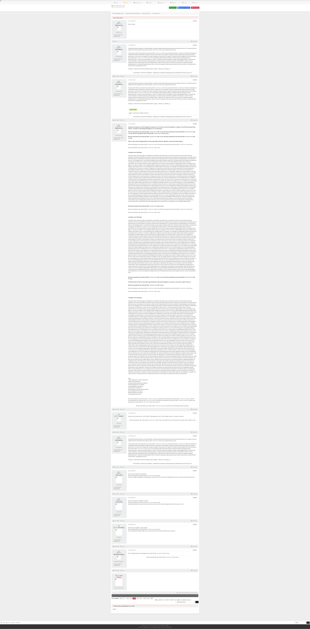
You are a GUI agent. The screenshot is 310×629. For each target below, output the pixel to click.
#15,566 (195, 436)
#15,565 (195, 413)
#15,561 (195, 21)
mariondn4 (119, 475)
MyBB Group (157, 627)
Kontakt (18, 622)
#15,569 (195, 524)
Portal (116, 2)
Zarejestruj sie (156, 50)
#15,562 (195, 45)
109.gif (133, 113)
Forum (126, 2)
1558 (137, 598)
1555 (128, 598)
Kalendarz (174, 2)
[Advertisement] (157, 583)
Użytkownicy (162, 2)
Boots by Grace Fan (146, 13)
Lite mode (12, 622)
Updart (121, 416)
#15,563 (195, 80)
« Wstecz (121, 598)
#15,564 (195, 124)
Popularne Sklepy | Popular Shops (132, 13)
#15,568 (195, 497)
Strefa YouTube (138, 2)
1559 (141, 598)
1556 (131, 598)
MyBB (145, 627)
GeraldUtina (119, 49)
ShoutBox (150, 2)
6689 (145, 598)
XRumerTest (119, 25)
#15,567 (195, 470)
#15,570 (195, 550)
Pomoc (184, 2)
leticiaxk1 (121, 527)
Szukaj (195, 2)
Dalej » (148, 598)
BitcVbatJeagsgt (119, 554)
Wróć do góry (6, 622)
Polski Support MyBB (163, 625)
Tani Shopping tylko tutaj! (117, 13)
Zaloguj (163, 50)
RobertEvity (119, 128)
